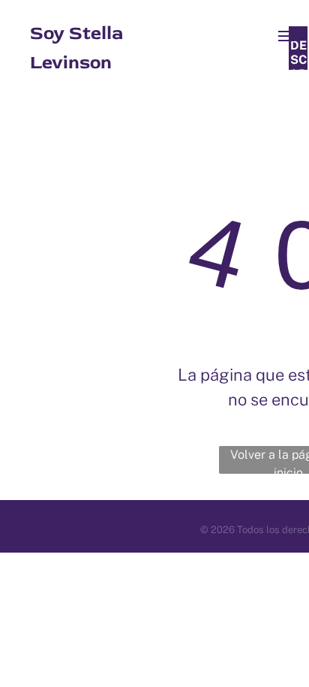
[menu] (287, 36)
